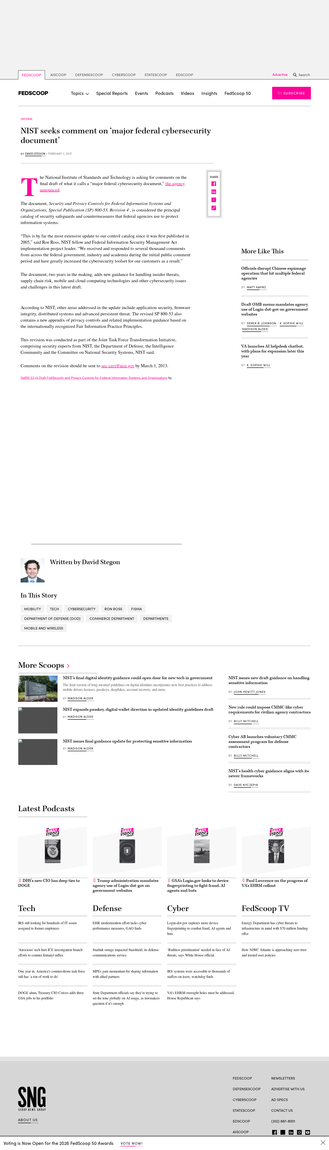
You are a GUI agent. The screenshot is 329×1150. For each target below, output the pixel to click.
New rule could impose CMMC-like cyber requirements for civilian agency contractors (270, 709)
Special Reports (112, 93)
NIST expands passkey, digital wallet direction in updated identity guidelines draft (138, 709)
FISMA (136, 608)
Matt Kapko (256, 287)
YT (306, 1131)
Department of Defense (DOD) (52, 618)
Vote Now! (132, 1143)
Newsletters (283, 1078)
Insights (209, 93)
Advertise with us (288, 1088)
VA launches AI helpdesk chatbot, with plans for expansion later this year (272, 351)
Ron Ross (113, 608)
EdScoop (184, 74)
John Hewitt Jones (249, 692)
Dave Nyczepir (246, 785)
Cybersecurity (82, 608)
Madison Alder (255, 329)
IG (298, 1131)
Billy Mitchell (246, 721)
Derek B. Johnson (261, 323)
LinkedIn (291, 1131)
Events (141, 93)
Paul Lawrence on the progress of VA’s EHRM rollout (275, 883)
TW (282, 1131)
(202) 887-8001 (283, 1121)
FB (273, 1131)
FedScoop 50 (237, 93)
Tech (54, 608)
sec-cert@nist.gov (117, 366)
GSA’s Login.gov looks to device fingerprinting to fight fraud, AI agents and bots (198, 885)
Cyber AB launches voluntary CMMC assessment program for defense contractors (262, 741)
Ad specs (279, 1099)
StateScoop (156, 74)
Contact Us (282, 1110)
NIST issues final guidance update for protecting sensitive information (127, 741)
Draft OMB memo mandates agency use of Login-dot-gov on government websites (274, 309)
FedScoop (31, 75)
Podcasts (164, 93)
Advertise (280, 74)
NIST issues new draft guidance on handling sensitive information (269, 680)
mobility (32, 608)
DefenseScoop (89, 74)
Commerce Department (112, 618)
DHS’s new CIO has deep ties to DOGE (49, 883)
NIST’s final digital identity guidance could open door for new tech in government (138, 678)
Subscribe (294, 93)
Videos (187, 93)
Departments (155, 618)
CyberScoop (124, 74)
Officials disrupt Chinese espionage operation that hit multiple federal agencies (273, 273)
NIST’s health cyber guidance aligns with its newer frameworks (269, 773)
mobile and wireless (43, 628)
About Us (28, 1120)
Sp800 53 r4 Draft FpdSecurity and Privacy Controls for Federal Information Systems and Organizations (94, 378)
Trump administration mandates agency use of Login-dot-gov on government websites (125, 885)
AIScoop (58, 74)
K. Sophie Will (291, 323)
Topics (77, 93)
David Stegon (35, 154)
